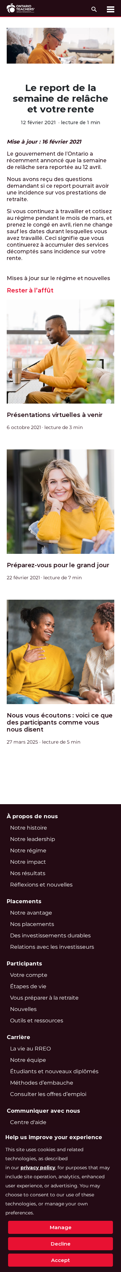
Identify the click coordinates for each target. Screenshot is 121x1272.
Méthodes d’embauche (41, 1083)
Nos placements (32, 924)
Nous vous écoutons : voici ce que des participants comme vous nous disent (60, 722)
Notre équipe (28, 1060)
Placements (24, 901)
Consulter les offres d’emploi (48, 1094)
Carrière (18, 1037)
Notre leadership (32, 839)
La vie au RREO (30, 1048)
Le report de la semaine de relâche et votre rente (60, 98)
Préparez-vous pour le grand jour (58, 565)
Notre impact (28, 862)
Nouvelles (23, 1009)
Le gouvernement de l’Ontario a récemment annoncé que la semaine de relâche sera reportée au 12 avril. (57, 160)
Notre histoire (28, 828)
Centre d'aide (28, 1122)
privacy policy (38, 1168)
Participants (24, 963)
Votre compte (28, 975)
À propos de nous (32, 816)
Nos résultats (27, 873)
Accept (60, 1260)
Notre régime (28, 850)
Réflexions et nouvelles (41, 884)
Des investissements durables (50, 935)
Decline (61, 1244)
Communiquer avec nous (43, 1111)
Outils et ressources (36, 1020)
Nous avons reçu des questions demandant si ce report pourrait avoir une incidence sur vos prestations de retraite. (58, 189)
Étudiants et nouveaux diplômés (54, 1071)
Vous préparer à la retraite (44, 998)
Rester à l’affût (30, 290)
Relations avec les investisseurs (52, 947)
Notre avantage (31, 913)
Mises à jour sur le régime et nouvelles (58, 278)
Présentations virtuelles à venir (54, 415)
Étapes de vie (28, 986)
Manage (61, 1227)
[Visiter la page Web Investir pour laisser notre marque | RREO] (21, 8)
